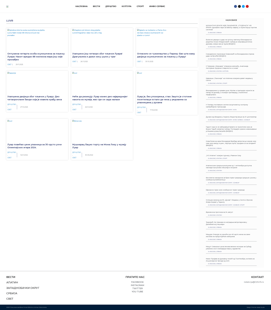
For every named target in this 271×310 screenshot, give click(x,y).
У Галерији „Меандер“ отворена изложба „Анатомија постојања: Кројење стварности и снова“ (227, 67)
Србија (11, 293)
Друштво (11, 104)
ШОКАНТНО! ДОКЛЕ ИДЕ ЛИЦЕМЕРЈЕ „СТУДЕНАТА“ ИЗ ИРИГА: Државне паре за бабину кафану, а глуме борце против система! (231, 28)
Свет (9, 64)
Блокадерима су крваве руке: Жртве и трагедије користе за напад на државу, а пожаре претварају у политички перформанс (230, 93)
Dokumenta (43, 307)
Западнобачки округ (22, 287)
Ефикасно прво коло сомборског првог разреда (225, 190)
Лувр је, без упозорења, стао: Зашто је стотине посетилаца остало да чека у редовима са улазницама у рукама (164, 99)
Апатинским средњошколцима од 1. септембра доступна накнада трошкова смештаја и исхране (229, 167)
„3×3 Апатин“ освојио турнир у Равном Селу (223, 155)
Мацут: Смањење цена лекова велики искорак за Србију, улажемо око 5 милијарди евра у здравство (229, 248)
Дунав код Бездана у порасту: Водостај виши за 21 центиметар (231, 117)
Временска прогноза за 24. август (219, 212)
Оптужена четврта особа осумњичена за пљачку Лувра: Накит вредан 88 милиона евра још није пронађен (36, 56)
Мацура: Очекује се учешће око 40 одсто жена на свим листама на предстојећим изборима (228, 235)
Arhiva (36, 307)
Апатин (12, 282)
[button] (252, 6)
